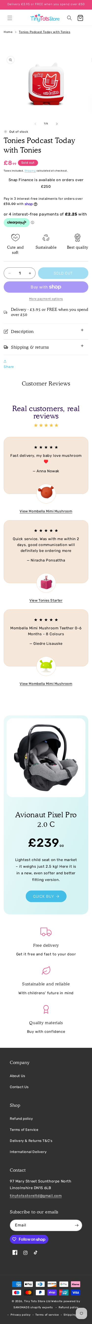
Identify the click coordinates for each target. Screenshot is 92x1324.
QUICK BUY (43, 896)
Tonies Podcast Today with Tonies (44, 32)
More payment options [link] (46, 299)
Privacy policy (21, 1314)
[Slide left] (35, 123)
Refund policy (21, 1119)
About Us (17, 1076)
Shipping (30, 170)
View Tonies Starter (45, 600)
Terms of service (47, 1314)
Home (8, 32)
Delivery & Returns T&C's (31, 1141)
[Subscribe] (76, 1225)
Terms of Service (24, 1130)
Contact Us (19, 1087)
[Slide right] (57, 123)
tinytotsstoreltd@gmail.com (36, 1196)
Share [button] (9, 367)
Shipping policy (75, 1314)
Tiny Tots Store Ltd (37, 1301)
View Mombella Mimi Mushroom (46, 511)
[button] (9, 18)
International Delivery (28, 1152)
